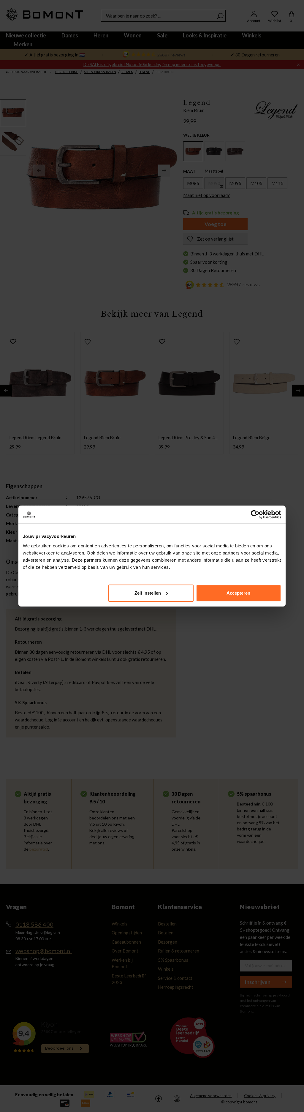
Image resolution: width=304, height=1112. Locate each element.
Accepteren (238, 593)
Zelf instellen (147, 593)
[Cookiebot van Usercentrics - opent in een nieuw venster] (255, 514)
